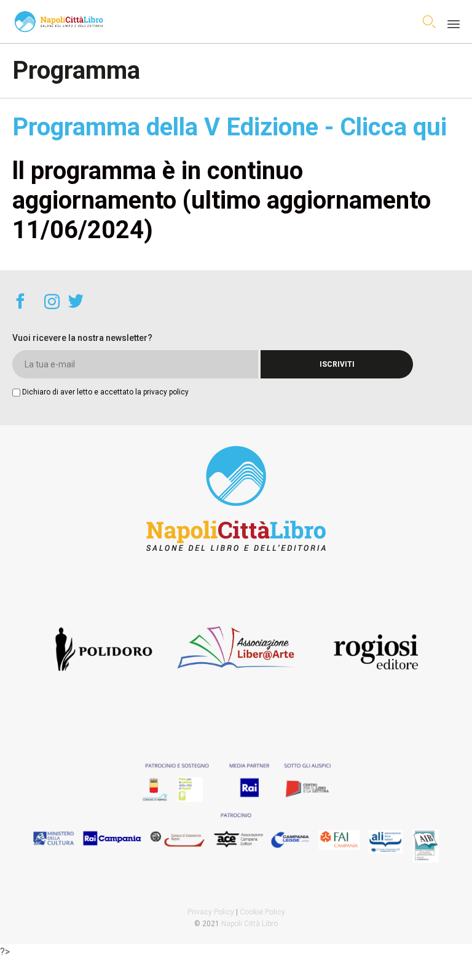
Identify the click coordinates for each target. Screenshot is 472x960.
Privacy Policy (210, 912)
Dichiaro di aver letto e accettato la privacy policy (105, 392)
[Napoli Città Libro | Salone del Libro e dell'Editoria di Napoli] (58, 21)
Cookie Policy (262, 912)
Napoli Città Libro (249, 923)
